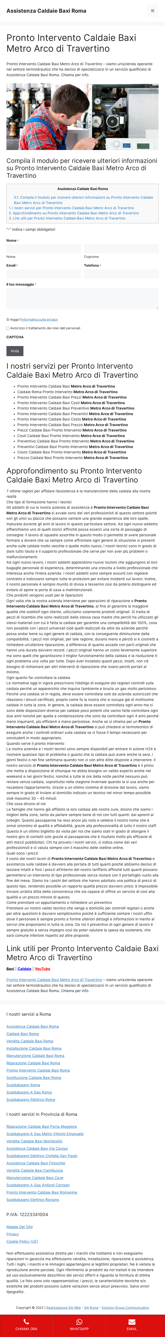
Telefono (92, 265)
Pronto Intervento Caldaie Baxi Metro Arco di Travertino (54, 980)
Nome (10, 257)
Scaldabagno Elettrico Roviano (32, 1200)
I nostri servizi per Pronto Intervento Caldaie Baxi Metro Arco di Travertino (71, 208)
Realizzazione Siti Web (63, 1308)
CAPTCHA (15, 337)
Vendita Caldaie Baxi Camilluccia (34, 1170)
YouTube (42, 969)
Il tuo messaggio (21, 284)
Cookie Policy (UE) (22, 1241)
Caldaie (24, 969)
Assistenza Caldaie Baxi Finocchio (35, 1163)
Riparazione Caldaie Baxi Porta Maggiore (41, 1126)
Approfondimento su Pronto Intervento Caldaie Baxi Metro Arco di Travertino (74, 213)
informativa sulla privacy (39, 319)
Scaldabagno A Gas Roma (29, 1092)
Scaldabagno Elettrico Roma (30, 1099)
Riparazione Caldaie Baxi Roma (33, 1063)
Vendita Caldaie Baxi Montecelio (34, 1141)
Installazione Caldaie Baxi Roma (33, 1048)
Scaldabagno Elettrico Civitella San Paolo (41, 1156)
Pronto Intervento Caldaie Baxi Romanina (41, 1192)
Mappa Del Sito (19, 1227)
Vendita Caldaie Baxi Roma (29, 1041)
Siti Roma (91, 1308)
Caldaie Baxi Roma (22, 1034)
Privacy (12, 1234)
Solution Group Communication (125, 1308)
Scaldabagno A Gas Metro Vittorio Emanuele (45, 1134)
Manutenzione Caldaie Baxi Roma (35, 1056)
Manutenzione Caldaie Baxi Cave (34, 1178)
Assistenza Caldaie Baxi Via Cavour (37, 1148)
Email (12, 265)
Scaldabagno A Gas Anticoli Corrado (38, 1185)
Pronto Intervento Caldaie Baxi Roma (38, 1070)
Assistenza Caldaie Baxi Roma (46, 11)
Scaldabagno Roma (23, 1085)
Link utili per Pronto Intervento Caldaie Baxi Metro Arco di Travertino (67, 218)
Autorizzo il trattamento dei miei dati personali (45, 328)
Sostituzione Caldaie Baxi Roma (33, 1078)
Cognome (91, 257)
